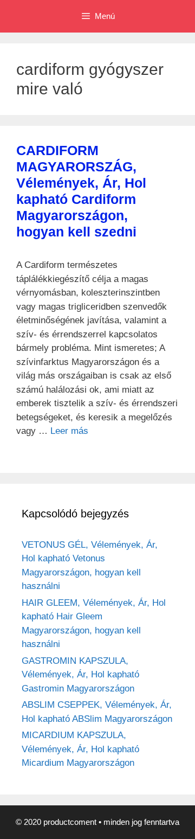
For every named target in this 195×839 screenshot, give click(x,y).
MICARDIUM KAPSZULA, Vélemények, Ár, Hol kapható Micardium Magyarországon (80, 749)
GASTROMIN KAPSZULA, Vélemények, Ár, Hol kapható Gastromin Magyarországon (80, 675)
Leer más (69, 431)
